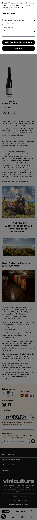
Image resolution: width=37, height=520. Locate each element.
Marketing (8, 27)
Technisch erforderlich (14, 20)
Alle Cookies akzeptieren (18, 42)
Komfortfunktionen (13, 31)
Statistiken (9, 24)
